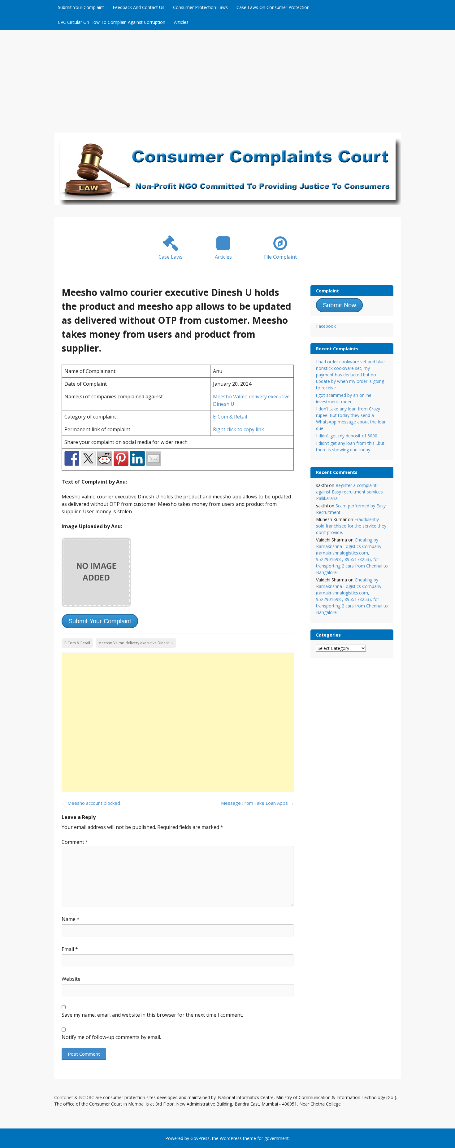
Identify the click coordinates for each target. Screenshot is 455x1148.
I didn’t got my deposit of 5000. (347, 436)
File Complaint (280, 256)
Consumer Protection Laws (200, 7)
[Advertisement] (227, 76)
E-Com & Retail (230, 416)
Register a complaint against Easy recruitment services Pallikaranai (349, 491)
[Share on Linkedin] (137, 458)
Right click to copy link (238, 429)
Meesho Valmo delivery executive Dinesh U (135, 643)
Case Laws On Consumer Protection (273, 7)
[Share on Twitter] (88, 458)
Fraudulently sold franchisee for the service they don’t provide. (351, 525)
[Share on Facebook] (71, 458)
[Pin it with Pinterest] (121, 458)
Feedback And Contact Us (138, 7)
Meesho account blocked (91, 803)
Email (70, 949)
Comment (75, 842)
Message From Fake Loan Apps (257, 803)
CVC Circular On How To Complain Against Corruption (111, 22)
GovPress (200, 1138)
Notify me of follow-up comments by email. (111, 1037)
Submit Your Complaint (81, 7)
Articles (181, 22)
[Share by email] (153, 458)
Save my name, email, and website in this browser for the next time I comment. (152, 1014)
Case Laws (170, 256)
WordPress (231, 1138)
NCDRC (86, 1097)
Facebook (326, 326)
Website (71, 978)
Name (71, 919)
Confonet (63, 1097)
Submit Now (339, 305)
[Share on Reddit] (104, 458)
